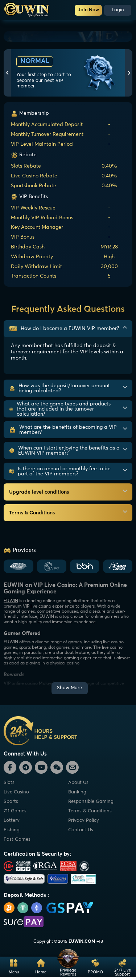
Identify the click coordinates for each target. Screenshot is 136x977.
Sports (11, 801)
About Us (78, 782)
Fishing (12, 830)
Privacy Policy (83, 820)
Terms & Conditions (90, 811)
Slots (9, 782)
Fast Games (17, 839)
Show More (69, 688)
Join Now (88, 10)
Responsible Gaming (91, 801)
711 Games (15, 811)
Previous (7, 73)
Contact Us (80, 830)
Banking (77, 792)
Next (128, 73)
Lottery (12, 820)
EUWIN (11, 601)
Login (118, 10)
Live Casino (16, 792)
